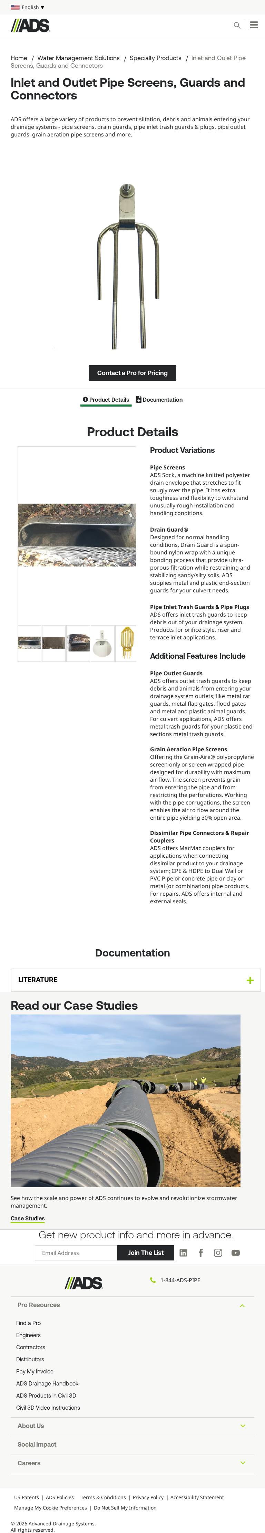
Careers (29, 1464)
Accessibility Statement (197, 1497)
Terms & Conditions (103, 1497)
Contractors (30, 1348)
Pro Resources (39, 1306)
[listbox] (132, 7)
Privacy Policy (148, 1497)
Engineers (28, 1336)
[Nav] (254, 24)
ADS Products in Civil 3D (46, 1396)
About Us (31, 1427)
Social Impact (37, 1445)
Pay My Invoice (34, 1372)
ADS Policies (60, 1497)
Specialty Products (155, 59)
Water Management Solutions (78, 59)
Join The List (146, 1252)
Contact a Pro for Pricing (132, 373)
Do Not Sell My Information (125, 1507)
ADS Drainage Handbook (47, 1384)
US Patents (26, 1497)
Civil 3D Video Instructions (48, 1408)
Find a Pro (28, 1323)
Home (19, 59)
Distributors (30, 1360)
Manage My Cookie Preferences (50, 1507)
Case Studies (28, 1219)
